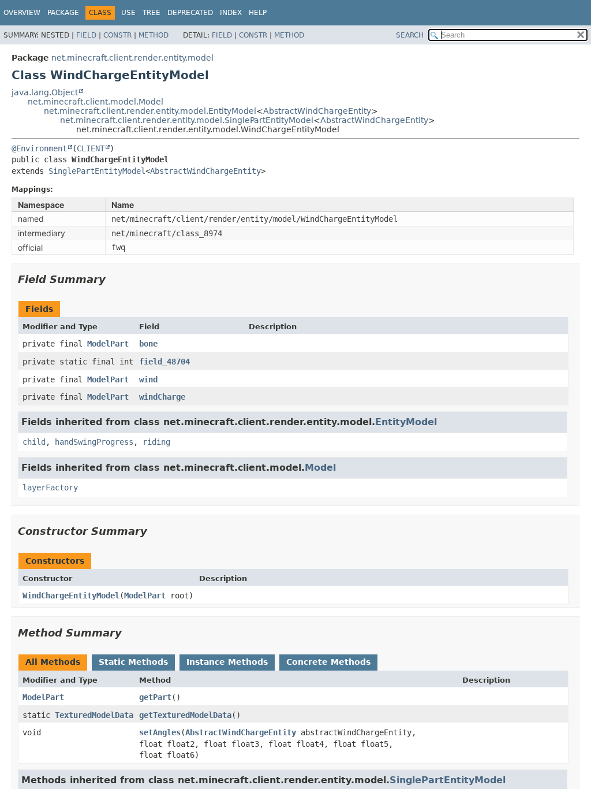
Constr (117, 35)
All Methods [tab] (52, 662)
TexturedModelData (94, 715)
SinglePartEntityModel (96, 171)
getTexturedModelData (185, 715)
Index (231, 13)
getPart (155, 697)
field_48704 (164, 361)
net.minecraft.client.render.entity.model (132, 57)
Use (128, 13)
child (34, 441)
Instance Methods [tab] (227, 662)
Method (154, 35)
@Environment (39, 148)
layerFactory (50, 487)
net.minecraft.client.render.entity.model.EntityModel (150, 111)
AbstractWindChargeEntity (317, 111)
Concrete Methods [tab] (328, 662)
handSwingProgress (94, 441)
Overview (21, 13)
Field (86, 35)
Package (63, 13)
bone (148, 343)
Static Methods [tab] (133, 662)
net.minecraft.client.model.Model (95, 101)
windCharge (162, 396)
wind (148, 379)
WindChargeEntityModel (71, 595)
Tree (151, 13)
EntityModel (406, 421)
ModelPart (108, 343)
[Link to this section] (113, 279)
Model (320, 467)
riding (156, 441)
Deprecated (190, 13)
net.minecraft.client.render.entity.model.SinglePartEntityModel (186, 120)
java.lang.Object (45, 92)
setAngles (160, 732)
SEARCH (410, 35)
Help (258, 13)
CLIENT (90, 148)
